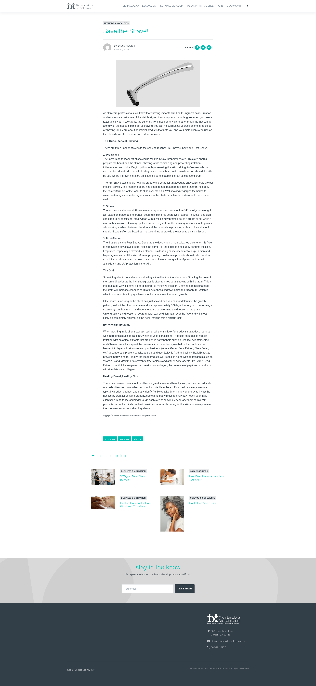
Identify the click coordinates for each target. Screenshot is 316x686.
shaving (137, 439)
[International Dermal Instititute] (80, 6)
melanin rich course (200, 5)
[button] (247, 6)
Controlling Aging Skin (202, 503)
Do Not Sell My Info (85, 669)
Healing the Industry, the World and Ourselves (134, 504)
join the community (230, 5)
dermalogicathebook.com (139, 5)
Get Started (185, 588)
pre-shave (124, 439)
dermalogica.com (171, 5)
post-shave (110, 439)
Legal (70, 669)
